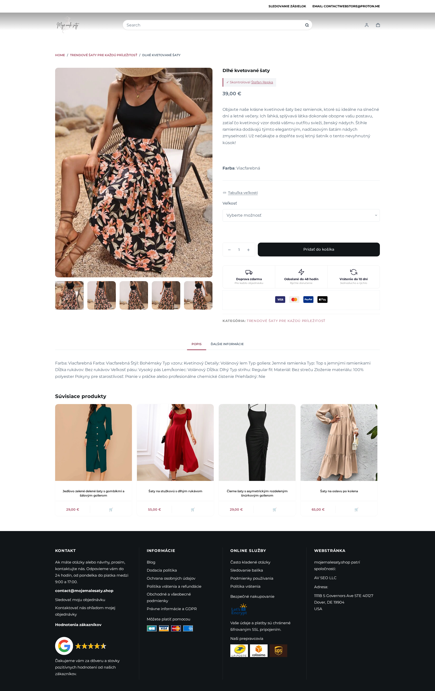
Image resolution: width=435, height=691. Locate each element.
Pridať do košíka (318, 249)
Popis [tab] (197, 344)
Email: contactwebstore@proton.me (346, 6)
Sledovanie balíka (246, 570)
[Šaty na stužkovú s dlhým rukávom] (175, 442)
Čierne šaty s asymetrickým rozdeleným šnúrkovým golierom (257, 493)
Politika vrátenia (245, 586)
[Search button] (307, 25)
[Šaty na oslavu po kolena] (339, 442)
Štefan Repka (262, 82)
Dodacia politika (162, 570)
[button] (240, 192)
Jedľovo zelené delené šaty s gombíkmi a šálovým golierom (93, 493)
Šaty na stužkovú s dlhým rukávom (175, 491)
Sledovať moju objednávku (80, 599)
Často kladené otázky (250, 562)
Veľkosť (230, 203)
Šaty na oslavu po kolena (339, 491)
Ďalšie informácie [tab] (227, 344)
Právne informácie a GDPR (172, 608)
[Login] (367, 25)
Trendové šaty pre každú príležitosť (286, 321)
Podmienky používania (251, 578)
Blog (151, 562)
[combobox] (214, 25)
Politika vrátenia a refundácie (174, 586)
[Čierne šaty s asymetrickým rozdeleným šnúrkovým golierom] (257, 442)
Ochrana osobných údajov (171, 578)
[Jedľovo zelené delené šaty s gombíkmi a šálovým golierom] (93, 442)
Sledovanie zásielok (287, 6)
